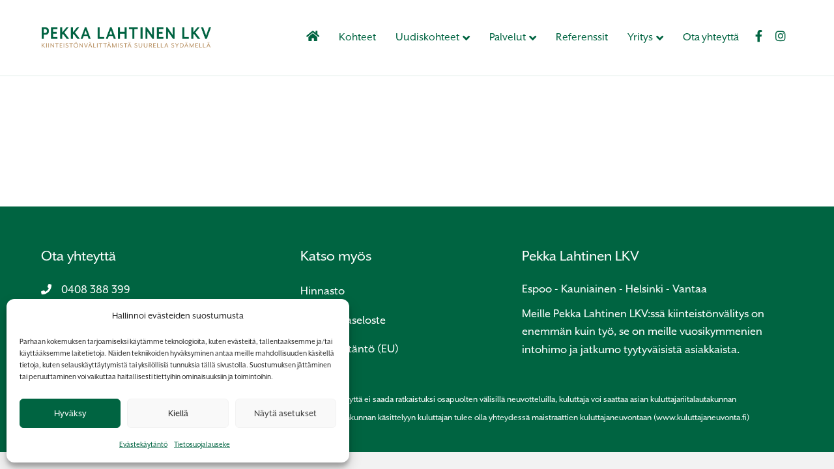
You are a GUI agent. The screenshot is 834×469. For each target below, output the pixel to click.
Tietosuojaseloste (343, 320)
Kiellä (178, 413)
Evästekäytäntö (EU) (349, 349)
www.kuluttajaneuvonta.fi (701, 417)
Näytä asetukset (285, 413)
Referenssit (582, 37)
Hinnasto (322, 291)
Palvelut (507, 37)
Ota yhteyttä (711, 37)
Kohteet (357, 37)
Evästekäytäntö (143, 444)
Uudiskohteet (427, 37)
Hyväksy (70, 413)
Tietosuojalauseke (202, 444)
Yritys (640, 37)
